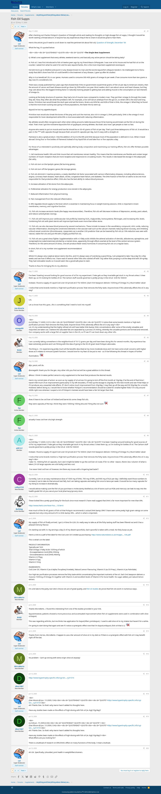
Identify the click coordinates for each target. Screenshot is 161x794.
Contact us (107, 788)
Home (15, 7)
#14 (147, 605)
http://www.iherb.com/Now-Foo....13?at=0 (46, 505)
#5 (148, 338)
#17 (147, 674)
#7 (148, 396)
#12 (147, 518)
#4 (148, 316)
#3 (148, 296)
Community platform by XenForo (80, 792)
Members (50, 7)
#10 (147, 475)
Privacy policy (130, 788)
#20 (147, 748)
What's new (36, 7)
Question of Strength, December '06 (111, 42)
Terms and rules (118, 788)
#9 (148, 435)
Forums (24, 7)
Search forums (25, 11)
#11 (147, 497)
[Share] (144, 31)
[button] (42, 7)
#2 (148, 271)
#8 (148, 415)
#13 (147, 585)
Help (138, 788)
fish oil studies (92, 589)
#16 (147, 654)
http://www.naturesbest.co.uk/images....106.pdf (110, 534)
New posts (14, 11)
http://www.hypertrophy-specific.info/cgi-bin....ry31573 (51, 678)
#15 (147, 631)
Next (23, 26)
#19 (147, 716)
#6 (148, 361)
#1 (148, 31)
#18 (147, 694)
